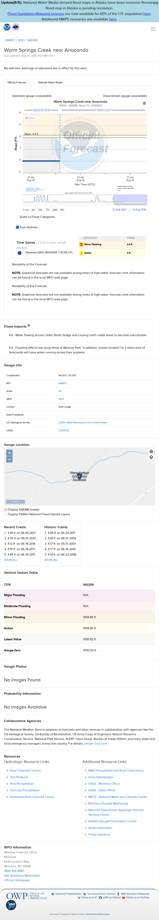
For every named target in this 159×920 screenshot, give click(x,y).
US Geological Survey (33, 188)
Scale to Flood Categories (37, 217)
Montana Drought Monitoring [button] (108, 803)
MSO (21, 40)
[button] (154, 3)
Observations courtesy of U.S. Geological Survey (35, 190)
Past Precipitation (22, 784)
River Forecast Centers (25, 770)
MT (60, 391)
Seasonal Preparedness (68, 893)
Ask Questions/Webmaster (22, 876)
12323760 (64, 430)
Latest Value (12, 639)
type (7, 584)
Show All (10, 560)
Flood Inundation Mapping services (36, 14)
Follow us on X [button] (88, 897)
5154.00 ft (89, 628)
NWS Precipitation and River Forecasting (115, 770)
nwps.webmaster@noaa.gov (97, 914)
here (147, 14)
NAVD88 (88, 584)
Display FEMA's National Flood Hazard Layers (38, 514)
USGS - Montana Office (104, 784)
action (8, 628)
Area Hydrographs (100, 777)
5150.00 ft (89, 650)
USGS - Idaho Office (101, 790)
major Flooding (14, 595)
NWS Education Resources (134, 893)
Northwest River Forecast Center (32, 797)
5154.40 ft (89, 617)
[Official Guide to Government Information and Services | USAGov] (27, 905)
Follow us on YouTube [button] (137, 897)
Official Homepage (17, 880)
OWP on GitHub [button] (111, 897)
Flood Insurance (99, 834)
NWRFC (10, 40)
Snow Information (100, 828)
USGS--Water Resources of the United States (83, 422)
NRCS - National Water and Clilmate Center (117, 797)
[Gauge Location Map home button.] (151, 451)
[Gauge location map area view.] (151, 457)
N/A (85, 595)
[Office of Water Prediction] (27, 896)
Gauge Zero (12, 650)
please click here (95, 744)
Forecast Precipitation (25, 790)
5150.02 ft (89, 639)
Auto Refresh (28, 227)
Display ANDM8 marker (23, 510)
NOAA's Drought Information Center (112, 821)
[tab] (17, 82)
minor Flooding (14, 617)
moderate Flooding (17, 606)
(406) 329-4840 (14, 871)
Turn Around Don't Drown (100, 893)
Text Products (19, 777)
